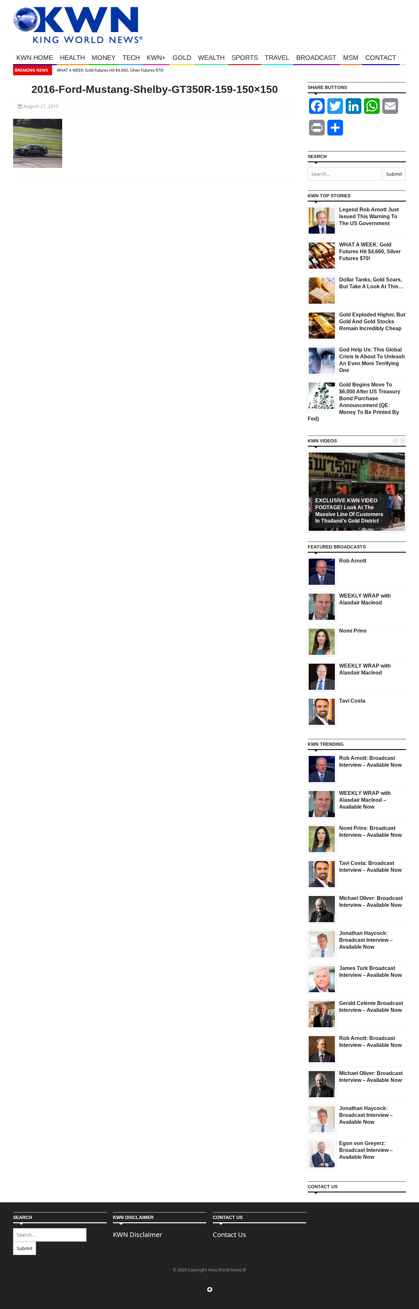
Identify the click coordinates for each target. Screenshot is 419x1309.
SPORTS (244, 57)
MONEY (104, 57)
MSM (350, 57)
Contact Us (229, 1234)
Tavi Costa (352, 701)
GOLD (182, 57)
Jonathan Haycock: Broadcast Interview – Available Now (366, 940)
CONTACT (380, 57)
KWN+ (156, 57)
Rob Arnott (352, 561)
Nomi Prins (353, 631)
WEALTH (211, 57)
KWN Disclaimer (137, 1234)
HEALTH (72, 57)
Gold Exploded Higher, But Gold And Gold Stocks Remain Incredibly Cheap (372, 321)
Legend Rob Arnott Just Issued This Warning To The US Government (369, 216)
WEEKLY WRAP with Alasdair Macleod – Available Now (365, 800)
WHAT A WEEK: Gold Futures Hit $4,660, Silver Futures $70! (109, 70)
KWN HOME (34, 57)
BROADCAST (316, 57)
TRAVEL (277, 57)
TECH (131, 57)
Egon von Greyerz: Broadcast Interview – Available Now (366, 1150)
